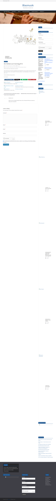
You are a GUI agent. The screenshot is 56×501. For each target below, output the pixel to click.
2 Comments (47, 258)
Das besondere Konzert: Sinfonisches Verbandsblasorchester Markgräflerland (12, 94)
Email (4, 129)
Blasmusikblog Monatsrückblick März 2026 (43, 449)
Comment (5, 112)
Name (4, 124)
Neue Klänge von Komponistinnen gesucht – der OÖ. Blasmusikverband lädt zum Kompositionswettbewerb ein (49, 61)
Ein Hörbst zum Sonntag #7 (19, 82)
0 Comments (47, 125)
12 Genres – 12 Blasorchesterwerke (48, 188)
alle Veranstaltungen (41, 81)
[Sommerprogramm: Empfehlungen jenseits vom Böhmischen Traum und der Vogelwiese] (42, 255)
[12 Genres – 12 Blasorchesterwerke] (42, 189)
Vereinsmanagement (25, 11)
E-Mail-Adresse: (40, 42)
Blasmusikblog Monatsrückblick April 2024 (48, 122)
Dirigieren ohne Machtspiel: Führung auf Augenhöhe (44, 455)
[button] (9, 11)
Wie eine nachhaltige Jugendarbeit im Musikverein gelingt (45, 457)
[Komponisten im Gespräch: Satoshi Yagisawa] (42, 321)
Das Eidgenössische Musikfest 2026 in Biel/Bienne (44, 444)
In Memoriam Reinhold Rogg (47, 386)
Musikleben (14, 11)
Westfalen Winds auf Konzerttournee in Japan (28, 93)
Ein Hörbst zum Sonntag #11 (19, 85)
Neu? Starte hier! (6, 11)
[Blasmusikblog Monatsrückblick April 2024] (42, 123)
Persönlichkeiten (35, 11)
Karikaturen (5, 61)
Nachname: (40, 37)
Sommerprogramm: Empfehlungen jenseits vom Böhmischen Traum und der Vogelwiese (48, 254)
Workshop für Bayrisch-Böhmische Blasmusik (48, 68)
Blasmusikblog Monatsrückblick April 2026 (43, 445)
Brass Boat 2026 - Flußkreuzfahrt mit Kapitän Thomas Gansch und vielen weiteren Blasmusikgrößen (49, 74)
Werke (19, 11)
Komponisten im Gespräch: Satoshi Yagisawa (48, 320)
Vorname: (39, 33)
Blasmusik (28, 5)
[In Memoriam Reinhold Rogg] (42, 387)
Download (42, 11)
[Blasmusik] (28, 13)
